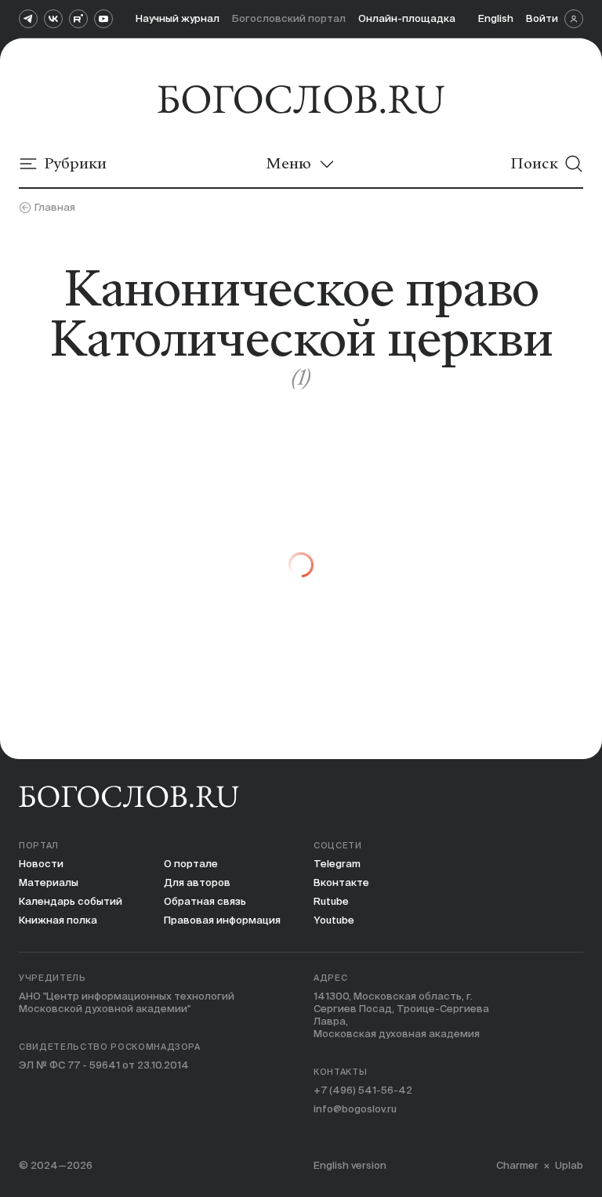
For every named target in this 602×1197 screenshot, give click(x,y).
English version (350, 1165)
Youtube (334, 920)
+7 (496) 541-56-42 (363, 1090)
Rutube (331, 901)
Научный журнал (177, 18)
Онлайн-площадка (406, 18)
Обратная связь (205, 901)
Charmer (517, 1165)
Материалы (48, 882)
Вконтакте (341, 882)
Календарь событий (70, 901)
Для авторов (197, 882)
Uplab (569, 1165)
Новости (41, 864)
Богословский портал (289, 18)
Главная (54, 207)
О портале (191, 864)
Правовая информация (222, 920)
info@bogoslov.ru (355, 1109)
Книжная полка (58, 920)
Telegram (337, 864)
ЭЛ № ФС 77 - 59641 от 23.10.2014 (104, 1065)
